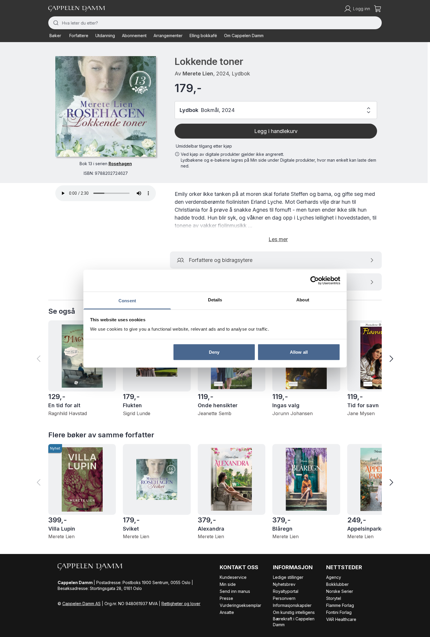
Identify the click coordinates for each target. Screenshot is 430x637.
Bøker (55, 35)
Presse (226, 598)
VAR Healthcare (341, 619)
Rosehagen (120, 163)
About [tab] (302, 299)
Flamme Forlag (340, 605)
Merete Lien (198, 73)
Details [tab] (215, 299)
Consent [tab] (127, 300)
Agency (333, 577)
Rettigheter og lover (180, 603)
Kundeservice (233, 577)
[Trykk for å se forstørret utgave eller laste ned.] (105, 106)
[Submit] (55, 22)
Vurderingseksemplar (240, 605)
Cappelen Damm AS (81, 603)
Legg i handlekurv (275, 131)
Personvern (284, 598)
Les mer (278, 239)
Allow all (299, 352)
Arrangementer (168, 35)
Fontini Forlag (339, 612)
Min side (228, 584)
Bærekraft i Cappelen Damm (293, 621)
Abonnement (134, 35)
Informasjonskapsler (292, 605)
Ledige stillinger (288, 577)
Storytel (333, 598)
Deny (214, 352)
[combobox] (215, 22)
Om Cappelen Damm (244, 35)
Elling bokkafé (203, 35)
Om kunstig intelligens (294, 612)
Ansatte (227, 612)
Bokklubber (337, 584)
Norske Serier (339, 591)
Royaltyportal (285, 591)
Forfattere (78, 35)
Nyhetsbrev (284, 584)
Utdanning (105, 35)
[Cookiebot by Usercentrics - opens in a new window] (314, 280)
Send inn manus (235, 591)
